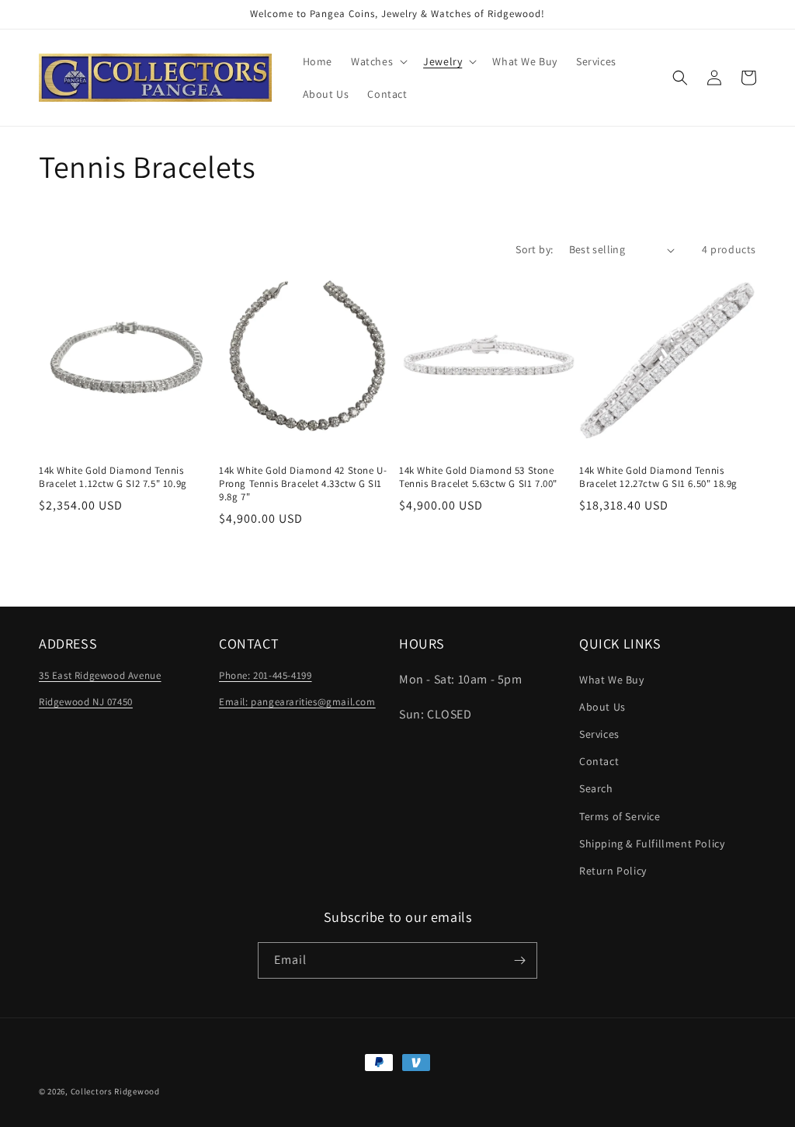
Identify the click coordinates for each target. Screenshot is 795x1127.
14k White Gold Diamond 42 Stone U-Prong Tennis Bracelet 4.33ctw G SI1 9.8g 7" (303, 483)
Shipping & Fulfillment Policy (651, 843)
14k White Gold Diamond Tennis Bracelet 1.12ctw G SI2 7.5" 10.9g (113, 477)
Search (596, 788)
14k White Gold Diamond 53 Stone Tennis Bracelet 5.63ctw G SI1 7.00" (478, 477)
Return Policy (613, 871)
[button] (378, 61)
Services (599, 734)
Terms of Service (620, 816)
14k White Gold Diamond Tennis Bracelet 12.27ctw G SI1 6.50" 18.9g (658, 477)
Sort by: (534, 249)
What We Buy (611, 680)
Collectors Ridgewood (115, 1091)
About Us (602, 707)
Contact (599, 761)
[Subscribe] (519, 960)
